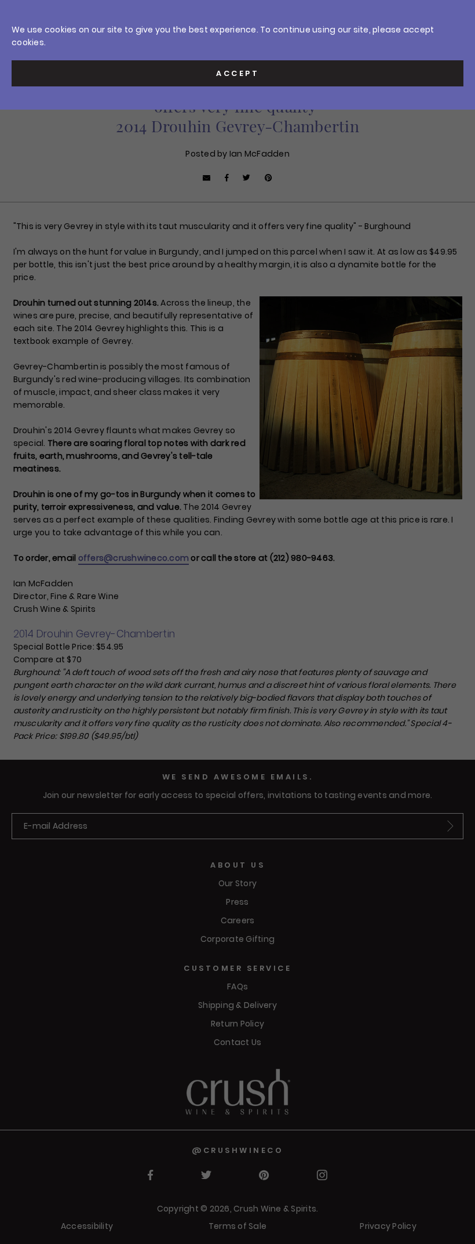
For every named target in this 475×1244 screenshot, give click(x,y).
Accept (237, 73)
